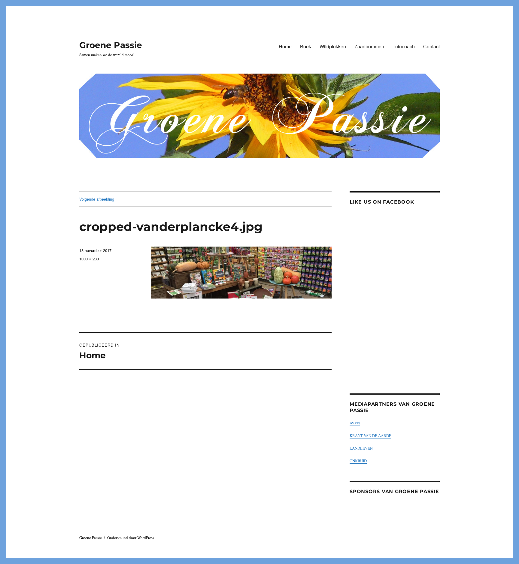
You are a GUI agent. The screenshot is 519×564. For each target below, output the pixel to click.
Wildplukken (333, 46)
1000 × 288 (89, 259)
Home (285, 46)
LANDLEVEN (361, 448)
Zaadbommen (369, 46)
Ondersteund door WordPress (130, 537)
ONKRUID (358, 460)
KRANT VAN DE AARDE (370, 435)
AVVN (355, 423)
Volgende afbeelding (96, 199)
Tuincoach (404, 46)
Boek (305, 46)
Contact (431, 46)
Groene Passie (110, 45)
